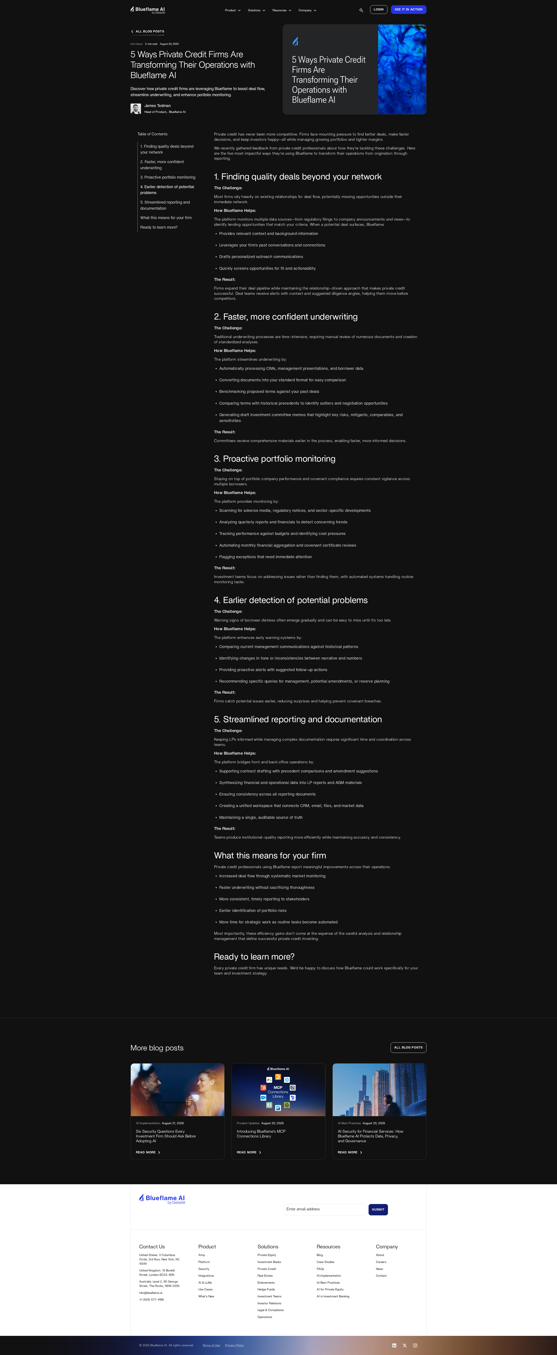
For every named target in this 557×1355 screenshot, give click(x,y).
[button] (233, 11)
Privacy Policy (234, 1345)
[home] (160, 10)
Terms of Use (211, 1345)
